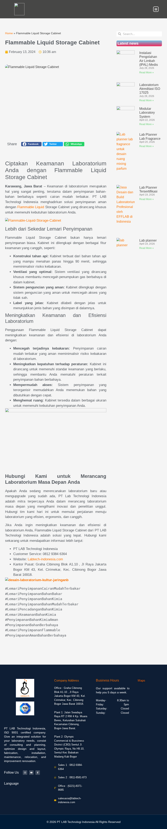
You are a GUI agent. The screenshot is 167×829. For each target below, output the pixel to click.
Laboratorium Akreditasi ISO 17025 (149, 88)
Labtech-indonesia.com (45, 559)
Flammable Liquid (30, 207)
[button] (156, 9)
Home (9, 33)
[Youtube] (31, 772)
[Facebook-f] (37, 772)
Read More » (146, 72)
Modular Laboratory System (147, 112)
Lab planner (148, 240)
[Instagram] (25, 772)
